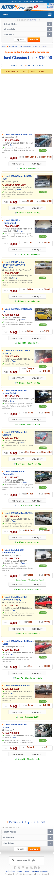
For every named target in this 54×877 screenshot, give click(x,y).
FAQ (32, 871)
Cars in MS (20, 589)
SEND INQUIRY (37, 164)
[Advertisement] (27, 102)
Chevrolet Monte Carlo (33, 678)
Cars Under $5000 (33, 213)
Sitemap (20, 871)
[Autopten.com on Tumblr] (35, 867)
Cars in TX (21, 424)
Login (51, 7)
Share (51, 4)
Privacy (38, 871)
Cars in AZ (19, 678)
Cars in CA (21, 254)
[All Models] (27, 29)
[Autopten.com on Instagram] (23, 867)
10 (38, 822)
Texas (21, 717)
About (27, 871)
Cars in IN (20, 505)
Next (44, 822)
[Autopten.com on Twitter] (27, 867)
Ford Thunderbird (33, 254)
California (20, 383)
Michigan (20, 634)
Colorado (20, 213)
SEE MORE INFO (18, 164)
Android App (10, 871)
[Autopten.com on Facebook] (15, 867)
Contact (45, 871)
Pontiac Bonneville (33, 505)
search (34, 39)
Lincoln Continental (34, 589)
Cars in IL (22, 169)
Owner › (12, 145)
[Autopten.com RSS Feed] (39, 867)
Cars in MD (22, 343)
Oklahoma (20, 301)
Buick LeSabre (33, 169)
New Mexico (20, 464)
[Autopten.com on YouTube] (31, 867)
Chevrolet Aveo (33, 343)
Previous (12, 822)
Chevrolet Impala (33, 424)
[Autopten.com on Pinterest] (19, 867)
